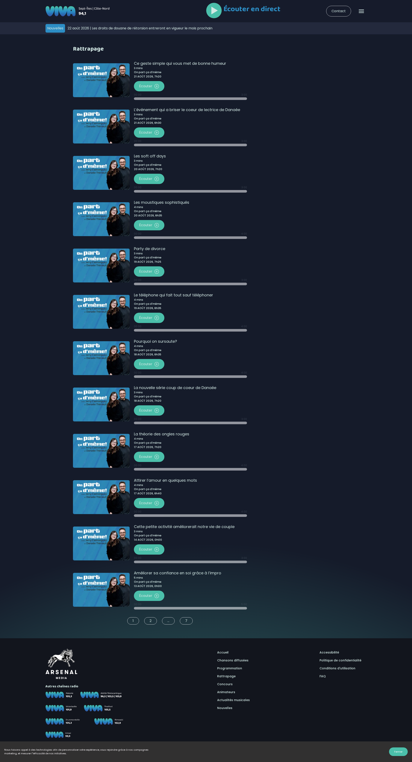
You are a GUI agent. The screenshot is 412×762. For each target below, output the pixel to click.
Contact (339, 11)
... (168, 620)
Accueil (223, 652)
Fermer (398, 751)
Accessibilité (329, 652)
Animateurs (226, 692)
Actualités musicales (233, 700)
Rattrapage (226, 676)
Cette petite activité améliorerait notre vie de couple (184, 526)
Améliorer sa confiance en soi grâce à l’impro (177, 573)
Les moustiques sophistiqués (161, 202)
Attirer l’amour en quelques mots (165, 480)
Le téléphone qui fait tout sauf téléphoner (173, 295)
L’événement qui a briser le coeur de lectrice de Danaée (187, 109)
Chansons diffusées (232, 660)
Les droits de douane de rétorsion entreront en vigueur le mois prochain (140, 28)
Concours (225, 684)
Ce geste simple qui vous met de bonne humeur (180, 63)
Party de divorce (149, 248)
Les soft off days (150, 156)
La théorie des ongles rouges (161, 434)
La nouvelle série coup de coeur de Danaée (175, 387)
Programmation (229, 668)
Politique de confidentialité (340, 660)
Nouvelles (224, 708)
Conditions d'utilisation (337, 668)
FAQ (323, 676)
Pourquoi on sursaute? (155, 341)
